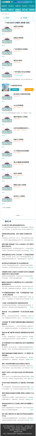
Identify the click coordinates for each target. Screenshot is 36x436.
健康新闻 (4, 6)
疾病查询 (31, 9)
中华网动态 (23, 429)
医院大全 (11, 9)
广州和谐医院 (5, 209)
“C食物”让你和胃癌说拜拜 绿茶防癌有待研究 (15, 303)
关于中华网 (7, 428)
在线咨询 (29, 89)
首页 (3, 14)
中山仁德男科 (13, 209)
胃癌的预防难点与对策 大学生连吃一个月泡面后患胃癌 (18, 254)
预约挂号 (14, 89)
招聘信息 (23, 428)
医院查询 (18, 9)
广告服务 (13, 428)
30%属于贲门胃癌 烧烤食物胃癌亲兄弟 (13, 225)
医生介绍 (25, 9)
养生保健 (31, 6)
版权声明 (29, 428)
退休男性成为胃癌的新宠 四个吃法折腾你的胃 (15, 263)
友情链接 (17, 429)
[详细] (31, 229)
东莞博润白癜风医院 (25, 207)
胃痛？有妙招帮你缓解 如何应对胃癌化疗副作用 (16, 363)
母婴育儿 (4, 9)
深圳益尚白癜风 (15, 207)
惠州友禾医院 (20, 209)
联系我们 (18, 428)
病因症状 (18, 6)
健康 (12, 1)
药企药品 (11, 6)
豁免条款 (12, 429)
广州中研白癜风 (6, 207)
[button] (14, 215)
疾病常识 (25, 6)
